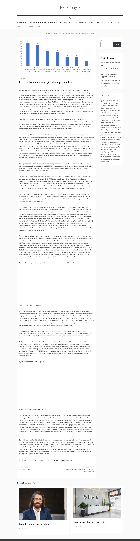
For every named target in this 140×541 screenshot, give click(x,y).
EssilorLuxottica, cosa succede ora (34, 524)
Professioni (101, 22)
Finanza (22, 78)
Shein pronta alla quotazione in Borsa (90, 522)
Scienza (111, 22)
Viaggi (31, 27)
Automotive (52, 22)
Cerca (102, 40)
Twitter (41, 460)
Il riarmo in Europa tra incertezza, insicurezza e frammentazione (79, 470)
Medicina (92, 22)
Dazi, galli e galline (25, 469)
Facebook (27, 460)
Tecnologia (22, 27)
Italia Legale (70, 7)
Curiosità (67, 22)
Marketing (83, 22)
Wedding (39, 27)
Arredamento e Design (38, 22)
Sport (117, 22)
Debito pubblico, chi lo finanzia (110, 80)
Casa (60, 22)
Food (75, 22)
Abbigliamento (22, 22)
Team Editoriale (37, 87)
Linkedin (69, 460)
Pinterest (55, 460)
